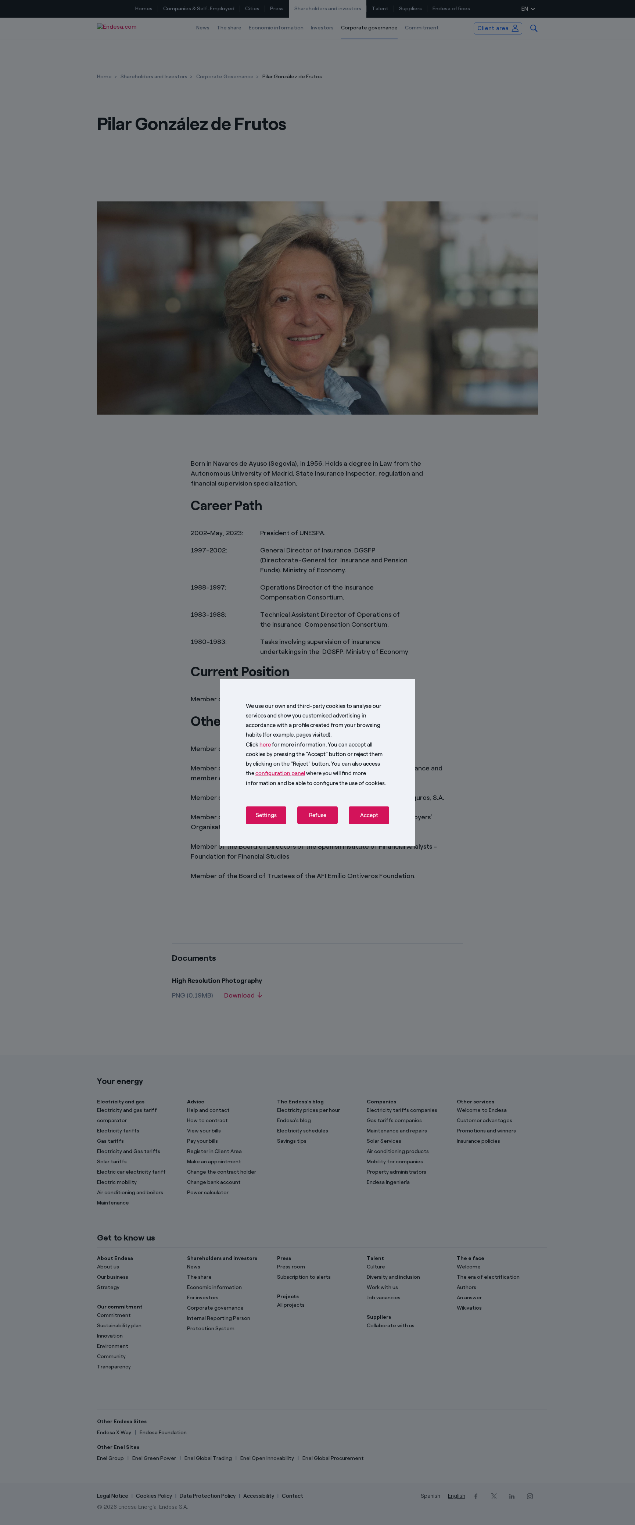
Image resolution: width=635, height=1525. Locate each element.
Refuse (317, 815)
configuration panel (280, 773)
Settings (266, 815)
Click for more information (286, 744)
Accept (369, 815)
